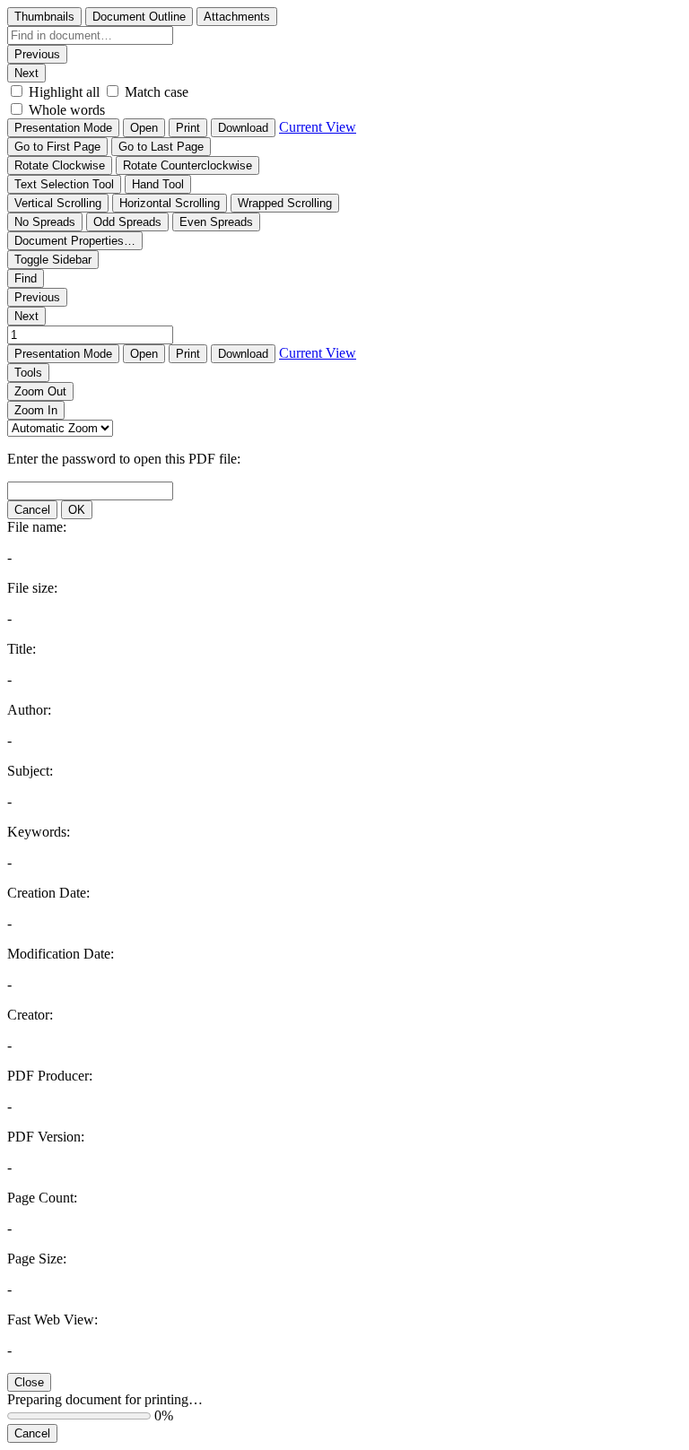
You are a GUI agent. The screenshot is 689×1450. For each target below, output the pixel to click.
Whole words (67, 109)
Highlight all (64, 92)
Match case (156, 92)
